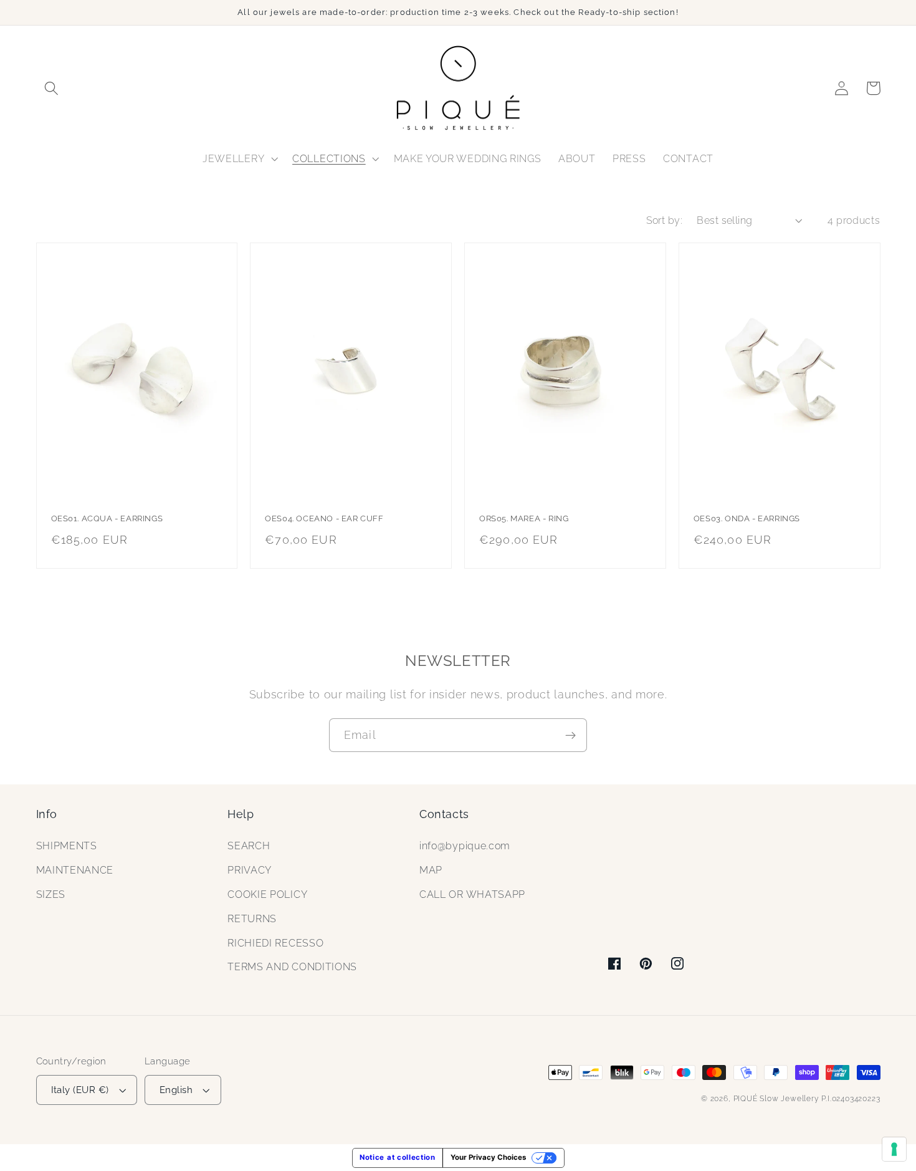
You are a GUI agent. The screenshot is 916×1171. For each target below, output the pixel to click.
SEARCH (248, 846)
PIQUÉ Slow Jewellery (776, 1098)
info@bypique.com (464, 846)
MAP (430, 870)
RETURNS (252, 919)
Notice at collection (398, 1157)
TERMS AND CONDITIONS (292, 967)
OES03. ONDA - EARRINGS (747, 518)
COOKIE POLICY (267, 894)
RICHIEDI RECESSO (275, 943)
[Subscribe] (570, 735)
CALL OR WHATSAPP (472, 894)
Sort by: (664, 220)
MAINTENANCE (75, 870)
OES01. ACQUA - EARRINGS (107, 518)
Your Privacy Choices (488, 1157)
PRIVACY (249, 870)
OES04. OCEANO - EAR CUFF (324, 518)
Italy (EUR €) (80, 1089)
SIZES (50, 894)
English (176, 1089)
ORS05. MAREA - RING (523, 518)
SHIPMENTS (66, 846)
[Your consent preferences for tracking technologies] (894, 1149)
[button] (52, 88)
